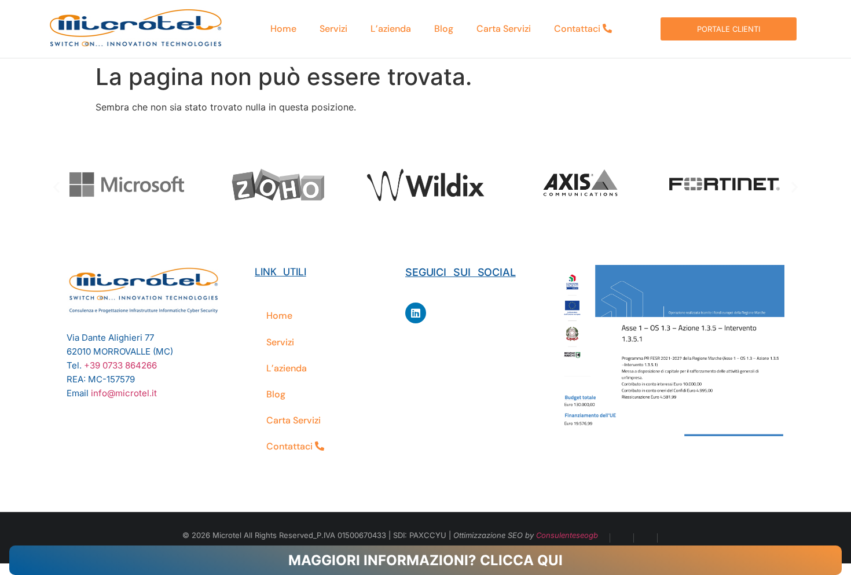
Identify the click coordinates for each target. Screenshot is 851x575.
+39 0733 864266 (120, 365)
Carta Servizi (503, 29)
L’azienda (391, 29)
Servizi (333, 29)
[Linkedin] (415, 313)
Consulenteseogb (567, 535)
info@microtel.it (124, 393)
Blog (443, 29)
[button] (56, 186)
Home (283, 29)
